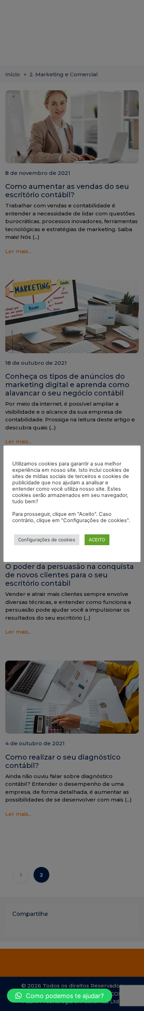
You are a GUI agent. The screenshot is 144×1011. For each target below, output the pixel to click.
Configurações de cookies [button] (46, 539)
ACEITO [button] (97, 539)
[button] (59, 996)
